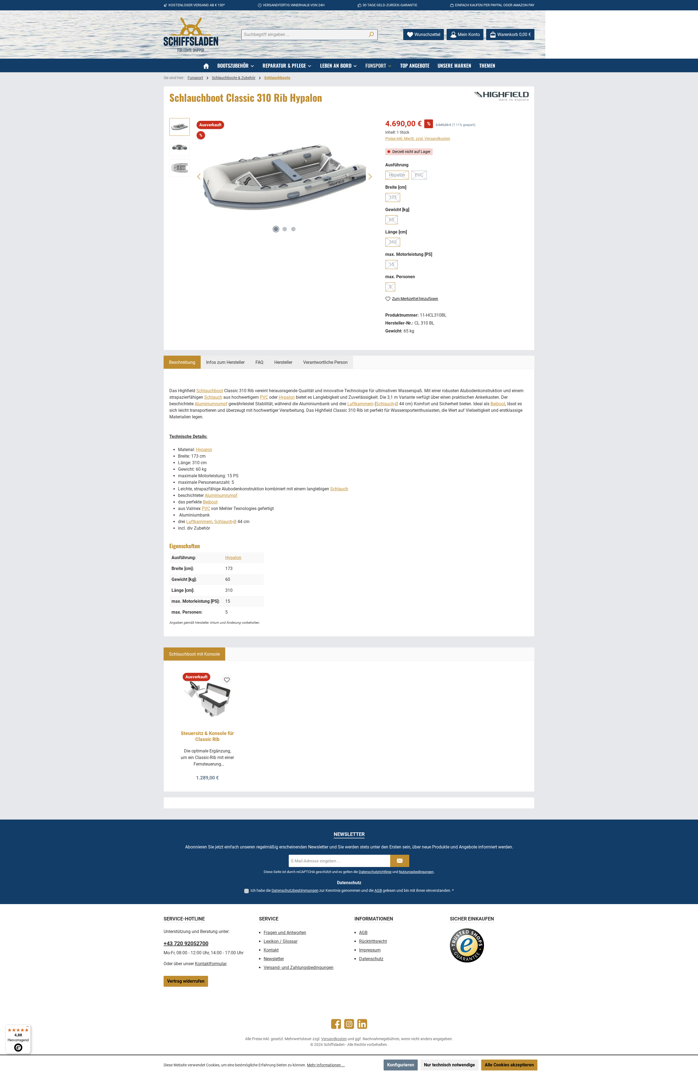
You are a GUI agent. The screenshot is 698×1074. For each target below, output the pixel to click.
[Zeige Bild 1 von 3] (276, 229)
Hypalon (399, 176)
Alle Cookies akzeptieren (509, 1064)
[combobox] (303, 34)
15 (393, 265)
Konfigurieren (400, 1064)
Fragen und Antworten (285, 932)
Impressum (370, 950)
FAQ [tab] (259, 362)
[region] (272, 176)
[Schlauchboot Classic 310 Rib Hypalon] (284, 176)
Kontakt (271, 950)
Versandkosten (334, 1039)
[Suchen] (371, 34)
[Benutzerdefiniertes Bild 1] (467, 945)
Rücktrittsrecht (373, 941)
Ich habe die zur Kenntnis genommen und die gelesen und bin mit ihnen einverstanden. (352, 890)
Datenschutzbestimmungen (295, 890)
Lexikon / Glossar (280, 941)
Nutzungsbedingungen (416, 872)
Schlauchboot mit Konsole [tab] (194, 654)
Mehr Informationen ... (326, 1065)
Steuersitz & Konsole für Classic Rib (207, 736)
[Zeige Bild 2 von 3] (284, 229)
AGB (378, 890)
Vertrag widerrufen (185, 981)
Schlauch (213, 397)
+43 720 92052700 (186, 943)
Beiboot (498, 403)
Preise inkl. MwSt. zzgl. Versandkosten (417, 138)
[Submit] (399, 861)
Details (207, 775)
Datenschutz (371, 958)
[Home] (206, 65)
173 (394, 198)
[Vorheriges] (199, 176)
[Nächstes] (370, 176)
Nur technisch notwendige (449, 1064)
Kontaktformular (210, 963)
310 (394, 243)
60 (393, 220)
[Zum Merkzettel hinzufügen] (226, 679)
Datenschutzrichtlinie (375, 872)
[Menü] (27, 1028)
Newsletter (274, 958)
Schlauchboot (209, 390)
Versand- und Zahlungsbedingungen (298, 967)
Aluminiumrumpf (211, 403)
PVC (421, 176)
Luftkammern (360, 403)
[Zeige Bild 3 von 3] (293, 229)
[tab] (182, 362)
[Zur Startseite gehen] (191, 34)
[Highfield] (501, 96)
